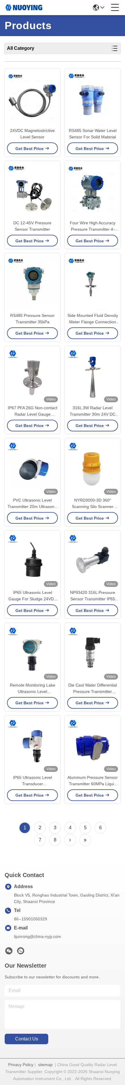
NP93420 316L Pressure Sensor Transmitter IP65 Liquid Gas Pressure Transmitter (92, 596)
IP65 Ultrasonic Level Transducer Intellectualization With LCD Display (32, 781)
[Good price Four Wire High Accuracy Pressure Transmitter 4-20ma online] (92, 190)
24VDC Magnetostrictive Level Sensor (32, 133)
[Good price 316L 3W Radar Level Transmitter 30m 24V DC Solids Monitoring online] (92, 375)
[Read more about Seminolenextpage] (70, 840)
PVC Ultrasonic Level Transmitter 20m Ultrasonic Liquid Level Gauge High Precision (32, 504)
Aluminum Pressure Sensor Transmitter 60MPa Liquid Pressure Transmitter (92, 781)
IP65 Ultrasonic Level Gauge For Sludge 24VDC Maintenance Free (32, 596)
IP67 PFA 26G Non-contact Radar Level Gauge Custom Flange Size (32, 411)
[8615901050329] (21, 952)
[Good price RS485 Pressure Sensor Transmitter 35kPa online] (32, 282)
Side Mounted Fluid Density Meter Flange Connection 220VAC (92, 319)
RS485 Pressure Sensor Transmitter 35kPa (32, 318)
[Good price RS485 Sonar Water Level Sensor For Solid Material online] (92, 98)
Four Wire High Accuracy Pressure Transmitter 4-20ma (92, 226)
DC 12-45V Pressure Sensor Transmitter (32, 226)
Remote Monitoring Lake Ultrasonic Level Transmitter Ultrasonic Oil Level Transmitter (32, 689)
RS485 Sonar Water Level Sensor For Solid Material (93, 133)
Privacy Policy (20, 1064)
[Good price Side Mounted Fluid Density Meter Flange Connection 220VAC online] (92, 282)
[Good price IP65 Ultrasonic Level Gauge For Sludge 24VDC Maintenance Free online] (32, 560)
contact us (26, 1038)
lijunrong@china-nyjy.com (37, 936)
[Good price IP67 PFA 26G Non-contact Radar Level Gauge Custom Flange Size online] (32, 375)
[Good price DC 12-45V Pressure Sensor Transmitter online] (32, 190)
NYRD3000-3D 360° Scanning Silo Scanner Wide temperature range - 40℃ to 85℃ (93, 504)
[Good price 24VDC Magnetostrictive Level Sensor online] (32, 98)
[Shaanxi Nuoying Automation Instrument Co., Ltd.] (24, 7)
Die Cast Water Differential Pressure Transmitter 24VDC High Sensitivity (92, 689)
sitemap (45, 1064)
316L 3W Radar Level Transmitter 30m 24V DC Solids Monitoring (92, 411)
